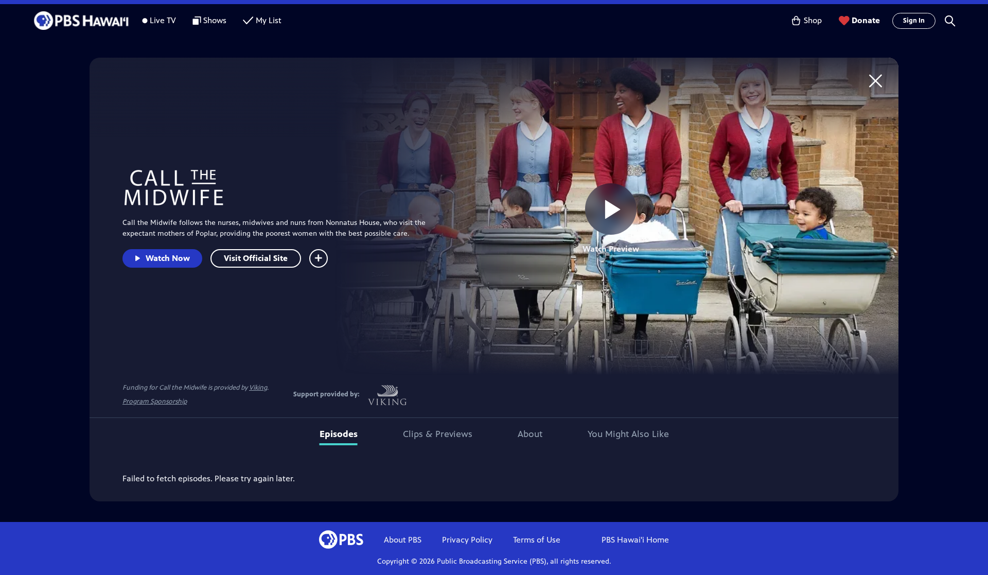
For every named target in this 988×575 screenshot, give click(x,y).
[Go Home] (875, 80)
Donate (866, 20)
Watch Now (168, 258)
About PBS (402, 540)
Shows (214, 20)
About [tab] (530, 434)
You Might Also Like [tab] (628, 434)
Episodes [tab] (339, 434)
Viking (258, 388)
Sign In (914, 20)
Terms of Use (536, 540)
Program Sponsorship (154, 401)
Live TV (163, 20)
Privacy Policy (467, 540)
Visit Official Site (256, 258)
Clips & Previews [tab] (437, 434)
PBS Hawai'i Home (635, 540)
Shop (813, 20)
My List (268, 20)
